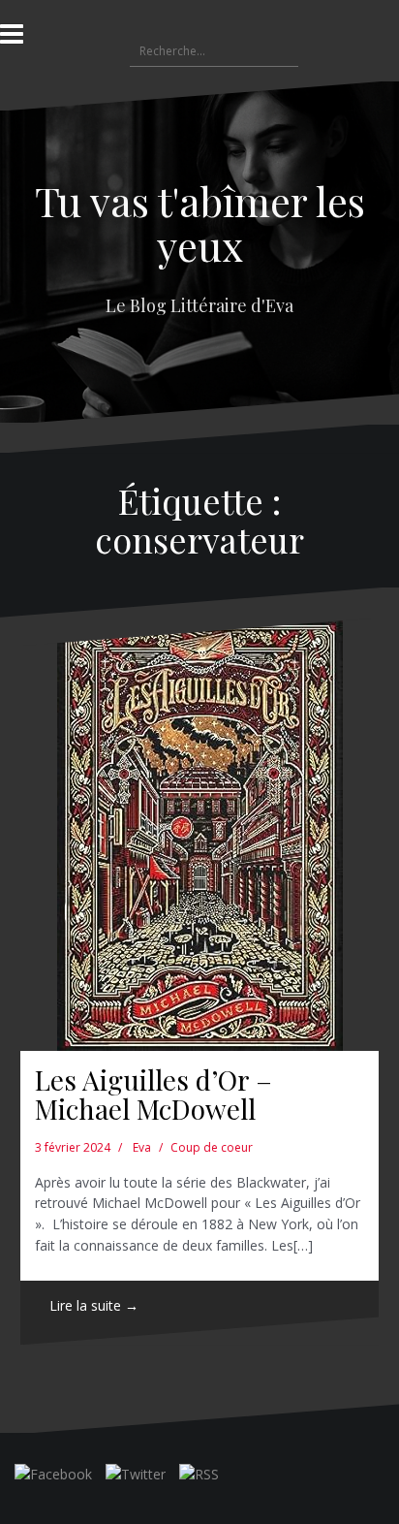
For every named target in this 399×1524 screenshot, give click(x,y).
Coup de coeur (211, 1147)
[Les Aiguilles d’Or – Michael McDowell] (199, 835)
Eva (142, 1147)
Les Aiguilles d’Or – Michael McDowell (153, 1094)
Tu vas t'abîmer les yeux (200, 223)
